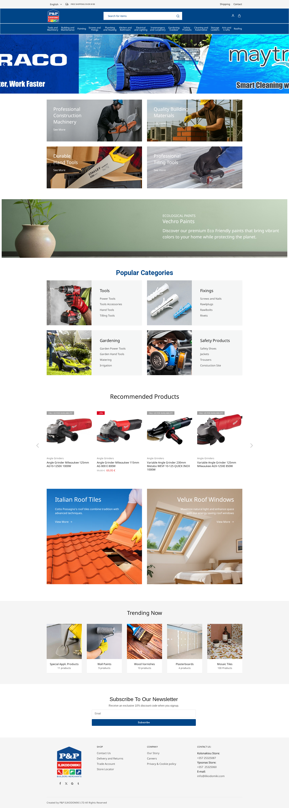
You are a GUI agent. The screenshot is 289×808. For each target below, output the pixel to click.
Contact (237, 4)
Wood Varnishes (144, 664)
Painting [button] (81, 28)
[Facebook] (60, 784)
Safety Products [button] (186, 28)
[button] (4, 64)
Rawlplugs (206, 304)
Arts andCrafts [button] (226, 28)
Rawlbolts (206, 310)
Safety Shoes (208, 348)
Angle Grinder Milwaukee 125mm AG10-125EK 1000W (68, 464)
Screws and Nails (211, 298)
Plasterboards (185, 664)
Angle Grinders (55, 458)
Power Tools (107, 298)
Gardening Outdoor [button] (173, 28)
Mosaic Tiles (224, 664)
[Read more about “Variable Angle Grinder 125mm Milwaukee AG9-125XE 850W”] (215, 448)
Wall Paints (104, 664)
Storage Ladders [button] (215, 28)
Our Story (153, 753)
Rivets (204, 315)
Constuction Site (211, 365)
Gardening (110, 340)
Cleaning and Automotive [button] (201, 28)
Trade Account (106, 764)
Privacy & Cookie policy (161, 764)
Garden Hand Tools (112, 354)
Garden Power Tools (113, 348)
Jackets (204, 354)
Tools (105, 290)
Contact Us (104, 753)
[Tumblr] (78, 784)
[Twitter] (66, 784)
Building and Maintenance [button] (68, 28)
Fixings (206, 290)
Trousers (205, 360)
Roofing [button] (238, 28)
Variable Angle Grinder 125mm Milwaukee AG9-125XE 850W (216, 464)
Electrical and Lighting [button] (140, 28)
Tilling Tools (107, 315)
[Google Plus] (72, 784)
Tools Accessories (111, 304)
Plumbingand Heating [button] (109, 28)
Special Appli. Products (64, 664)
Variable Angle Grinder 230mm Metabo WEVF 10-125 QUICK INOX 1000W (168, 466)
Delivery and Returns (110, 758)
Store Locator (105, 769)
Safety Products (215, 340)
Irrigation (106, 365)
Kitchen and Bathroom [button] (125, 28)
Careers (152, 758)
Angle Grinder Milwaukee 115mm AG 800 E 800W (118, 464)
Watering (106, 360)
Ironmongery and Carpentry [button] (158, 28)
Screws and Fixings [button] (95, 28)
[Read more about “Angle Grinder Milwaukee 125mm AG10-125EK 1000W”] (65, 448)
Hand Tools (107, 310)
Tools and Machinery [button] (52, 28)
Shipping (225, 4)
